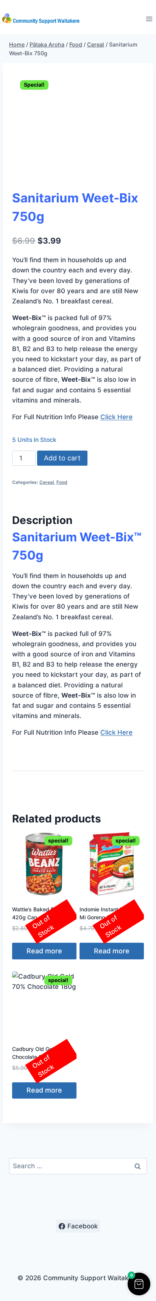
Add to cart (62, 458)
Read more (44, 951)
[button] (139, 1284)
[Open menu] (149, 19)
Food (61, 482)
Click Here (116, 417)
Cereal (46, 482)
